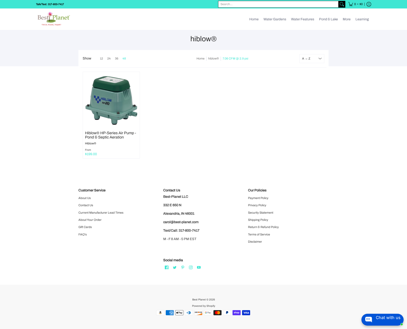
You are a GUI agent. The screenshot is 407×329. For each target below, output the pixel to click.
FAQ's (82, 234)
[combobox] (278, 4)
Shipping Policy (258, 219)
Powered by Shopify (203, 305)
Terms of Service (259, 234)
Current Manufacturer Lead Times (100, 212)
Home (201, 58)
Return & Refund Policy (263, 227)
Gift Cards (85, 227)
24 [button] (109, 58)
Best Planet (199, 299)
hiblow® (213, 58)
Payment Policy (258, 198)
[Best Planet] (54, 19)
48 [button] (124, 58)
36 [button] (116, 58)
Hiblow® (90, 143)
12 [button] (101, 58)
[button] (355, 4)
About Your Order (90, 219)
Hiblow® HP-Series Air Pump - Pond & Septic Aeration (110, 135)
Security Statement (260, 212)
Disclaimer (255, 241)
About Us (84, 198)
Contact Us (85, 205)
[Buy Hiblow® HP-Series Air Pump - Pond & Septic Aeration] (111, 100)
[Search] (342, 4)
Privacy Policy (257, 205)
